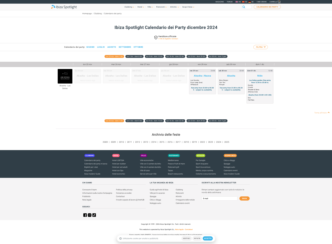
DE (253, 2)
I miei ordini (262, 2)
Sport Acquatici (202, 164)
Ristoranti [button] (160, 7)
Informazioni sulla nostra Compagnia (97, 193)
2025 (226, 142)
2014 (153, 142)
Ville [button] (149, 7)
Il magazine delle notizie (185, 200)
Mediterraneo (173, 160)
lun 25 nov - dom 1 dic (114, 56)
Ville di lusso (145, 170)
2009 (113, 142)
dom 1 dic (260, 64)
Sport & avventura (203, 167)
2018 (186, 142)
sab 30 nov (231, 64)
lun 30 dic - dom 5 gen (217, 56)
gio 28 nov (173, 64)
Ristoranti (180, 193)
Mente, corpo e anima (204, 170)
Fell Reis (251, 100)
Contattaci (120, 196)
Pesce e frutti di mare (176, 164)
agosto (111, 47)
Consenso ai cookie (124, 193)
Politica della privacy (124, 190)
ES (246, 2)
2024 (218, 142)
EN (240, 2)
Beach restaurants (175, 174)
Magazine (220, 2)
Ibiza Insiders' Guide (92, 174)
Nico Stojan (223, 80)
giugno (90, 47)
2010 (121, 142)
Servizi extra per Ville (148, 174)
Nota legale (86, 200)
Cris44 (250, 87)
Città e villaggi (229, 160)
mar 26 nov (116, 64)
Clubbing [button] (128, 7)
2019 (194, 142)
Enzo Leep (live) (196, 82)
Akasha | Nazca (202, 75)
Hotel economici (118, 174)
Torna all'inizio (320, 113)
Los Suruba (195, 80)
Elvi (249, 98)
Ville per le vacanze (157, 193)
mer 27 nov (145, 64)
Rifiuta (197, 238)
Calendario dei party (113, 13)
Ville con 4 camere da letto (150, 167)
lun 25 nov (87, 64)
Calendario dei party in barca (95, 164)
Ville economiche (146, 160)
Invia (244, 198)
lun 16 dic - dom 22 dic (175, 56)
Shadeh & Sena (253, 90)
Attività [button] (173, 7)
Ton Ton (222, 82)
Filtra (259, 47)
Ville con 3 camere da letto (150, 164)
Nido (259, 75)
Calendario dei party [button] (267, 7)
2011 (129, 142)
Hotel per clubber (119, 164)
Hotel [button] (139, 7)
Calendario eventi (231, 170)
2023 (210, 142)
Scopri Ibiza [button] (187, 7)
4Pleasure (194, 84)
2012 (137, 142)
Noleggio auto (229, 167)
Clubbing (98, 13)
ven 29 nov (202, 64)
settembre (125, 47)
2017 (178, 142)
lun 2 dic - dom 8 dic (134, 56)
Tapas (170, 170)
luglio (101, 47)
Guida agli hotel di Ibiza (159, 190)
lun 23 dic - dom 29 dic (196, 56)
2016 (170, 142)
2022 (202, 142)
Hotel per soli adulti (119, 167)
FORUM (230, 2)
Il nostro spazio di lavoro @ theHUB (130, 200)
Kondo (250, 85)
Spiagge (227, 164)
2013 (145, 142)
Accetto (208, 238)
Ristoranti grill (173, 167)
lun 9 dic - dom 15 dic (154, 56)
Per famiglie (200, 160)
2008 (105, 142)
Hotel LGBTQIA (118, 160)
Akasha (231, 75)
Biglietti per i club (91, 167)
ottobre (138, 47)
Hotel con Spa (117, 170)
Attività (179, 196)
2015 (162, 142)
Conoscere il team (89, 190)
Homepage (87, 13)
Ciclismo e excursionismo (206, 174)
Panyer (222, 84)
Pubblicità (86, 196)
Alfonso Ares (253, 92)
